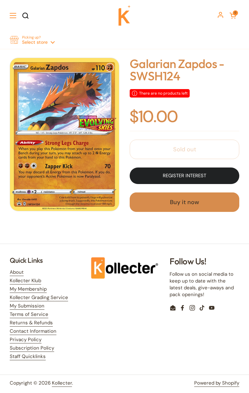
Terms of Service (29, 314)
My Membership (28, 289)
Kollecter (62, 383)
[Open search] (25, 15)
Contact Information (33, 331)
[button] (232, 15)
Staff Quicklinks (28, 356)
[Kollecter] (124, 15)
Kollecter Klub (25, 280)
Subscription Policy (32, 348)
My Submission (27, 306)
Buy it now (184, 202)
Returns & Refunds (31, 322)
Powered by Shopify (216, 383)
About (17, 272)
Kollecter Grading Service (39, 297)
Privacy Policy (26, 339)
